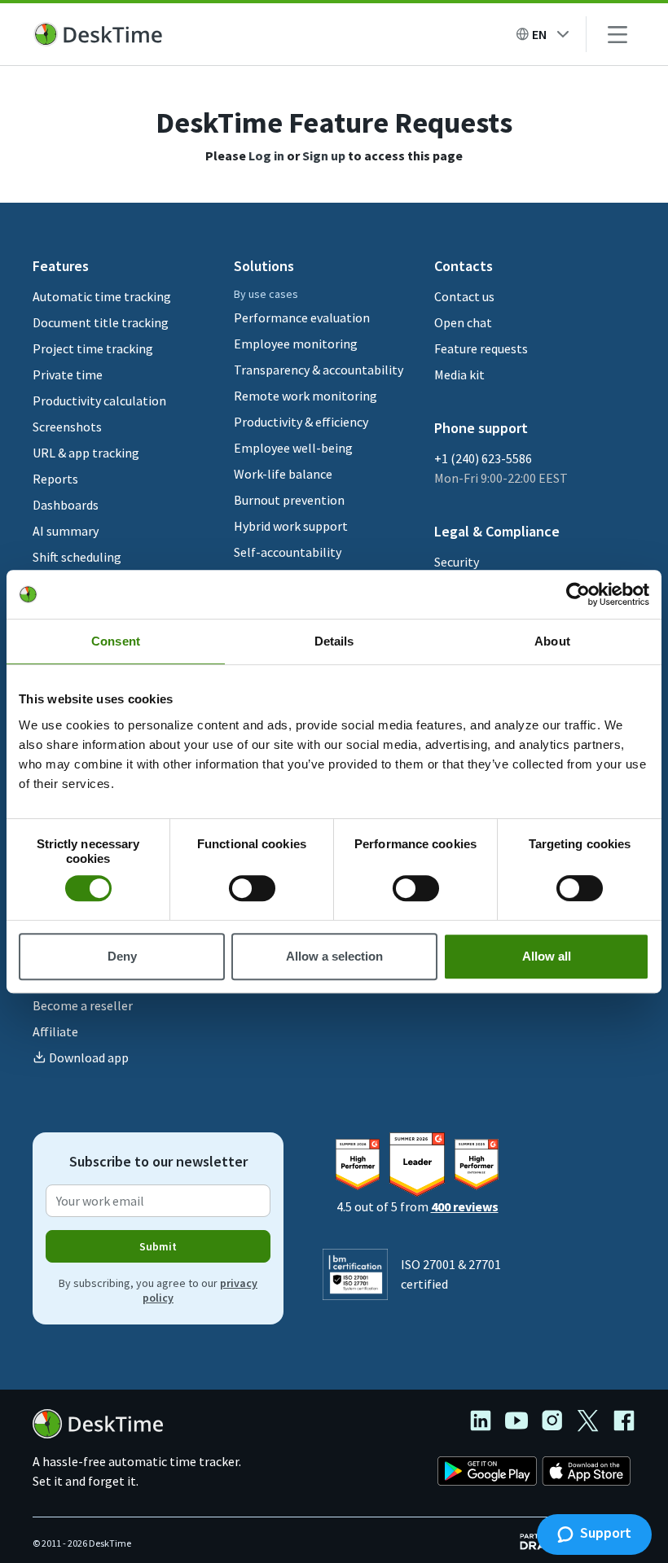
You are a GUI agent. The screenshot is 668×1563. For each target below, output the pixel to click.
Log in (266, 155)
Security (456, 562)
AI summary (66, 531)
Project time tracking (93, 348)
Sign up (323, 155)
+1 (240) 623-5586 (483, 458)
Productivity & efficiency (301, 422)
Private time (68, 374)
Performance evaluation (302, 317)
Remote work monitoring (305, 395)
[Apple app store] (586, 1473)
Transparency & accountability (318, 369)
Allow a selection (334, 956)
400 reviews (465, 1206)
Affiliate (55, 1031)
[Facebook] (624, 1423)
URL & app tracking (86, 452)
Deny (122, 956)
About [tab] (552, 641)
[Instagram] (559, 1423)
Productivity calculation (99, 400)
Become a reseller (83, 1005)
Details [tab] (334, 641)
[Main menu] (617, 34)
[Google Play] (487, 1473)
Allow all (546, 956)
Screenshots (67, 426)
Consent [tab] (115, 641)
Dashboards (66, 505)
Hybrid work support (291, 526)
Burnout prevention (289, 500)
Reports (55, 479)
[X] (595, 1423)
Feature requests (481, 348)
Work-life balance (283, 474)
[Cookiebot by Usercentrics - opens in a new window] (578, 594)
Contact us (464, 296)
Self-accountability (287, 552)
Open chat (463, 322)
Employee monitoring (296, 343)
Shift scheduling (77, 557)
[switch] (252, 888)
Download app (89, 1057)
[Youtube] (523, 1423)
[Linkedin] (487, 1423)
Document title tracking (101, 322)
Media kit (459, 374)
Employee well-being (293, 448)
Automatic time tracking (102, 296)
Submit (158, 1246)
